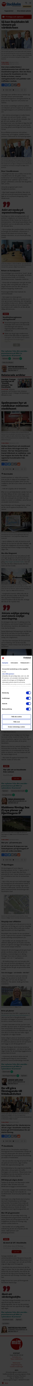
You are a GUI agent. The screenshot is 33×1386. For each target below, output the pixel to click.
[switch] (28, 698)
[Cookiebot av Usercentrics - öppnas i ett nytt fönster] (23, 658)
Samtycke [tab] (5, 663)
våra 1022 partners (8, 674)
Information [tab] (14, 663)
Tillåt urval (16, 721)
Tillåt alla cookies (16, 716)
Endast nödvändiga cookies (16, 727)
